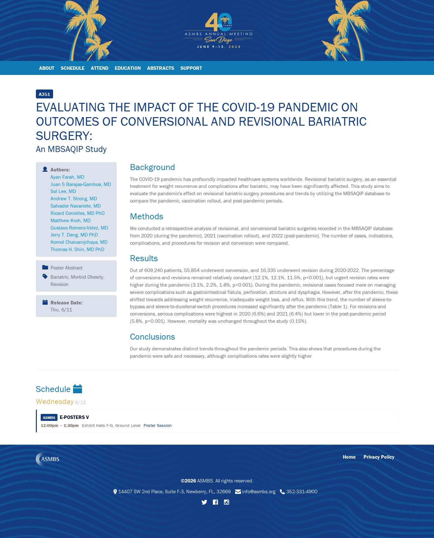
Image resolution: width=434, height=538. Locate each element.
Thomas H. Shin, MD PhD (77, 249)
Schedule (73, 68)
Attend (99, 68)
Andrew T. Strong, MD (74, 198)
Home (349, 457)
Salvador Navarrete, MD (76, 206)
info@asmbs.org (258, 491)
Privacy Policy (378, 457)
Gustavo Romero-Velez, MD (79, 227)
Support (191, 68)
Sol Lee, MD (63, 191)
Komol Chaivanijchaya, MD (79, 242)
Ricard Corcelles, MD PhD (78, 213)
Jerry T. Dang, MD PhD (74, 234)
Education (128, 68)
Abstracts (160, 68)
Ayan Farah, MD (67, 177)
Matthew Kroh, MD (71, 220)
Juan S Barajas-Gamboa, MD (81, 184)
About (46, 68)
